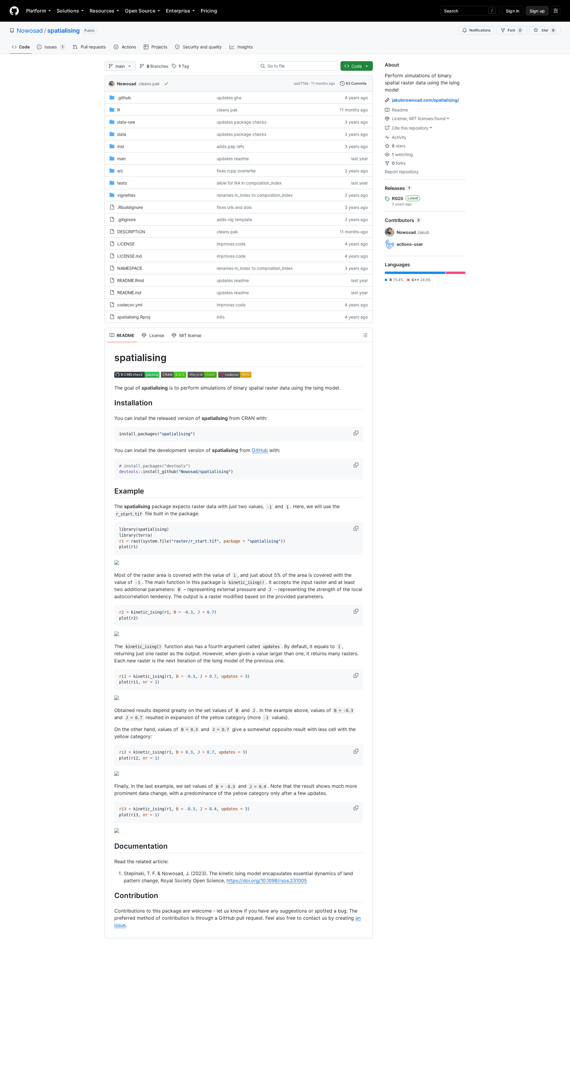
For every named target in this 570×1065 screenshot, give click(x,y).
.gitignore (126, 219)
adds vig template (234, 219)
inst (120, 146)
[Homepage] (14, 10)
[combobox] (300, 66)
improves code (231, 243)
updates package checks (241, 122)
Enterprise (178, 11)
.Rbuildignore (130, 207)
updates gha (229, 97)
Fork (514, 30)
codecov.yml (129, 304)
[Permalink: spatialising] (110, 358)
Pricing (209, 11)
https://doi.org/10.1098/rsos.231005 (267, 880)
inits (220, 316)
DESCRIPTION (131, 231)
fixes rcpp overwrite (236, 170)
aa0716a (301, 83)
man (121, 158)
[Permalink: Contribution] (110, 895)
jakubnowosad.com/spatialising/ (425, 100)
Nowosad (30, 30)
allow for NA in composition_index (249, 182)
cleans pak (149, 83)
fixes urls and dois (234, 207)
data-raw (126, 122)
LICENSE (125, 243)
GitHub (260, 450)
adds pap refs (230, 146)
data (121, 134)
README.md (129, 292)
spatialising (63, 30)
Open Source (140, 11)
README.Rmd (130, 280)
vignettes (126, 195)
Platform (36, 11)
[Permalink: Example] (110, 491)
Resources (102, 11)
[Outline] (365, 335)
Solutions (68, 11)
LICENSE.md (129, 256)
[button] (356, 433)
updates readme (233, 158)
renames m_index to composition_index (255, 195)
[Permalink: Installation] (110, 402)
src (120, 170)
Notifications (479, 30)
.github (124, 97)
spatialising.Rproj (133, 316)
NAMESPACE (129, 268)
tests (122, 182)
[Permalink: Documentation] (110, 846)
